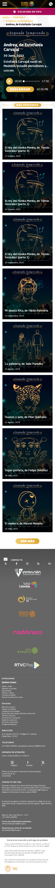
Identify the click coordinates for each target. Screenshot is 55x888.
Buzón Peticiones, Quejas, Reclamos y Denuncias (18, 713)
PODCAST (19, 17)
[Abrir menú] (4, 4)
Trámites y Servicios (8, 716)
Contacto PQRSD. (31, 792)
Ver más (27, 541)
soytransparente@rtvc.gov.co (11, 830)
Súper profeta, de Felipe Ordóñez (26, 470)
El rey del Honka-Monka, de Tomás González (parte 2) (27, 202)
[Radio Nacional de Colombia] (27, 4)
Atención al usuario (8, 707)
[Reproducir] (9, 81)
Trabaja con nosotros (9, 709)
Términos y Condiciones (10, 722)
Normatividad (6, 691)
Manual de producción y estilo (12, 697)
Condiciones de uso (8, 774)
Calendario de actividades (11, 711)
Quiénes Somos (9, 682)
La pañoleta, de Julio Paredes (24, 363)
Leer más (9, 70)
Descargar (20, 89)
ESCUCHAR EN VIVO (29, 11)
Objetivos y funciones (9, 688)
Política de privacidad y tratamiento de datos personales (21, 771)
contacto (16, 560)
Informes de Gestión (9, 695)
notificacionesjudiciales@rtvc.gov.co (14, 824)
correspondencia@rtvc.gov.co (37, 790)
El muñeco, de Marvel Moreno (23, 523)
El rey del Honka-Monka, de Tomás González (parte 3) (27, 149)
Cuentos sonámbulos (19, 20)
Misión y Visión (7, 686)
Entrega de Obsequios (9, 724)
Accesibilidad (6, 776)
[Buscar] (51, 4)
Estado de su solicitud (9, 720)
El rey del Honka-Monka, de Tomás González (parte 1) (27, 256)
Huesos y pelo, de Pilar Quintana (25, 417)
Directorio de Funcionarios (11, 718)
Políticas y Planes (8, 693)
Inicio (6, 17)
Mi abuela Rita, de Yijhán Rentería (26, 310)
